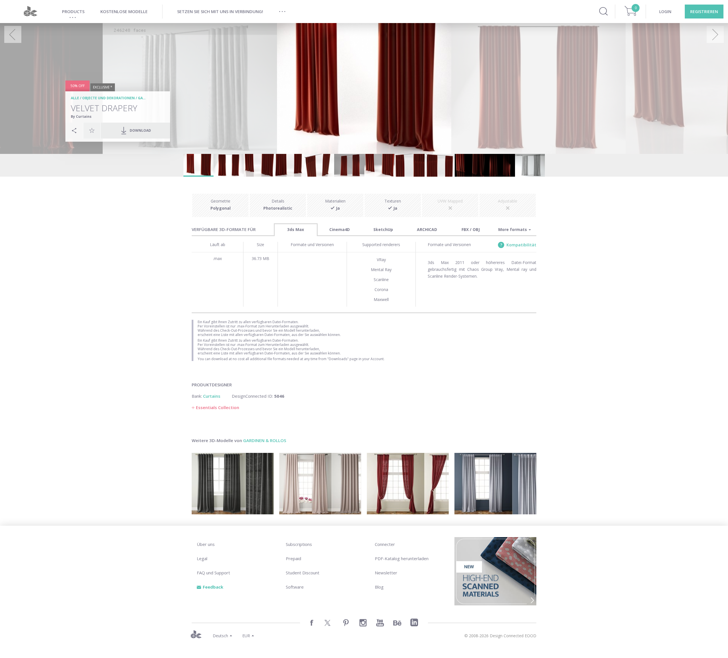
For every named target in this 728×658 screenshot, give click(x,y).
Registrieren (704, 11)
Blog (379, 587)
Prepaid (293, 558)
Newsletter (386, 573)
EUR (246, 635)
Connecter (385, 544)
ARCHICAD (427, 229)
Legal (202, 558)
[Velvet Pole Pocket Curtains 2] (320, 483)
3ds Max (295, 229)
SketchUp (383, 229)
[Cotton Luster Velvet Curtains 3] (495, 483)
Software (295, 587)
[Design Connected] (30, 11)
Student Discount (302, 573)
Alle (75, 98)
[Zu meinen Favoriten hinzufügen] (91, 130)
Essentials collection (217, 407)
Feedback (213, 587)
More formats (513, 229)
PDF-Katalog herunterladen (402, 558)
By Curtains (81, 116)
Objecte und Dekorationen (108, 98)
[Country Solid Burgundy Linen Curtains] (408, 483)
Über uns (206, 544)
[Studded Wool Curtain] (233, 483)
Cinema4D (339, 229)
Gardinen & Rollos (264, 440)
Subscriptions (299, 544)
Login (665, 11)
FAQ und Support (213, 573)
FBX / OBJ (471, 229)
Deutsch (220, 635)
